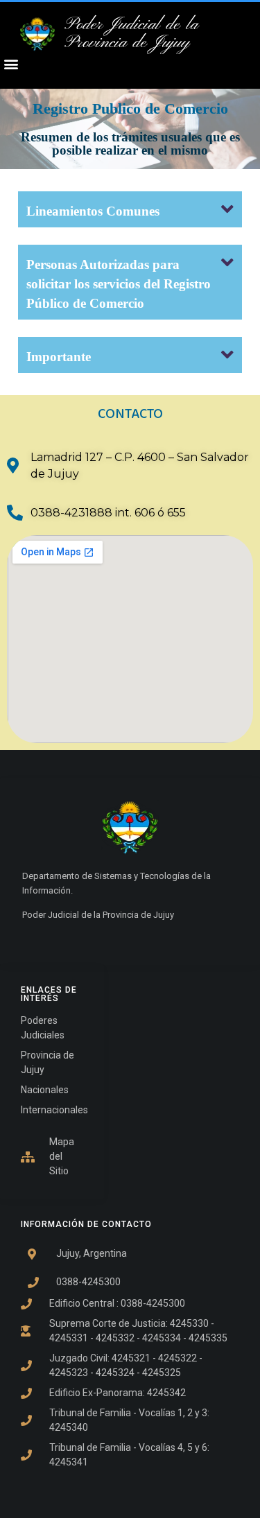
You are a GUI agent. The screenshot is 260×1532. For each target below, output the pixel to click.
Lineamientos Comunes (92, 211)
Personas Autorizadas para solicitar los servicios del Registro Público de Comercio (118, 284)
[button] (130, 209)
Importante (58, 356)
